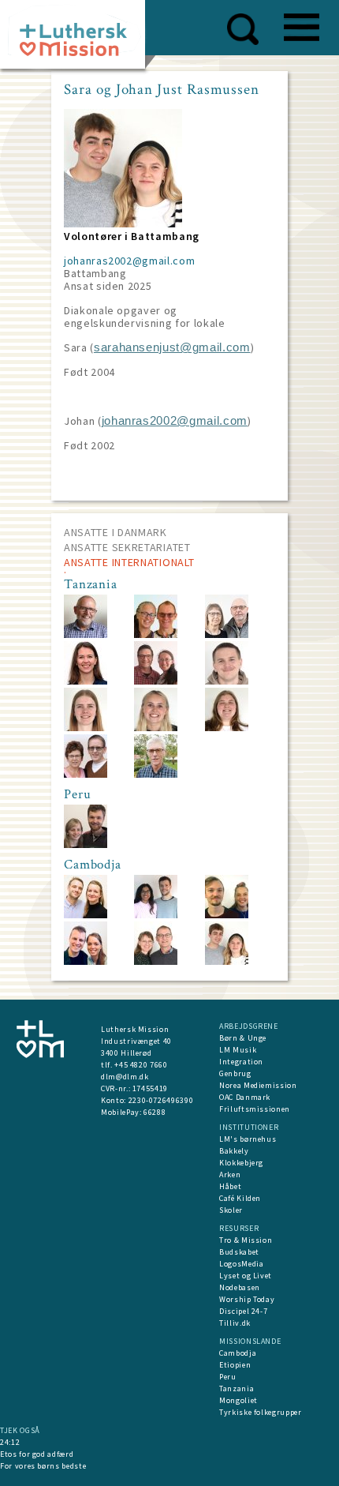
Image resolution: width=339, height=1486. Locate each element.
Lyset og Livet (245, 1275)
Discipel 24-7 (243, 1311)
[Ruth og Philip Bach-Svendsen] (85, 774)
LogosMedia (241, 1264)
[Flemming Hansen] (85, 634)
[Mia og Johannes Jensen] (85, 914)
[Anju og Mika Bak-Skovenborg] (155, 914)
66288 (154, 1112)
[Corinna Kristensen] (226, 727)
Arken (229, 1174)
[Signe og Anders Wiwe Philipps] (226, 914)
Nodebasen (239, 1287)
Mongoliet (238, 1400)
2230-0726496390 (161, 1100)
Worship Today (246, 1299)
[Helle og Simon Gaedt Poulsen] (85, 961)
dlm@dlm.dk (125, 1076)
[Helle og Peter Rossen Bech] (226, 634)
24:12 (10, 1442)
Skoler (231, 1210)
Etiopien (235, 1365)
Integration (241, 1061)
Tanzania (236, 1388)
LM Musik (237, 1050)
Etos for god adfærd (36, 1454)
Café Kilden (240, 1198)
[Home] (78, 39)
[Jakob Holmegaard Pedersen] (226, 681)
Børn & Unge (242, 1038)
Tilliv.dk (235, 1323)
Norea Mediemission (258, 1085)
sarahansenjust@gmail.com (172, 347)
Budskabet (239, 1252)
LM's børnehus (247, 1139)
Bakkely (234, 1151)
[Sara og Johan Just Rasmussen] (226, 961)
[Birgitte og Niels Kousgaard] (155, 961)
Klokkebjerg (241, 1163)
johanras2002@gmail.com (129, 260)
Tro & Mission (245, 1240)
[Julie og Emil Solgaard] (85, 844)
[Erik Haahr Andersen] (155, 774)
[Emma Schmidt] (155, 727)
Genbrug (235, 1073)
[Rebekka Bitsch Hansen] (85, 727)
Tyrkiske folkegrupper (260, 1412)
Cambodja (237, 1353)
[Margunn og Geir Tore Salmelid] (155, 634)
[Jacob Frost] (155, 681)
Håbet (230, 1186)
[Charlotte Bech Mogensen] (85, 681)
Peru (228, 1377)
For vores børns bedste (43, 1466)
